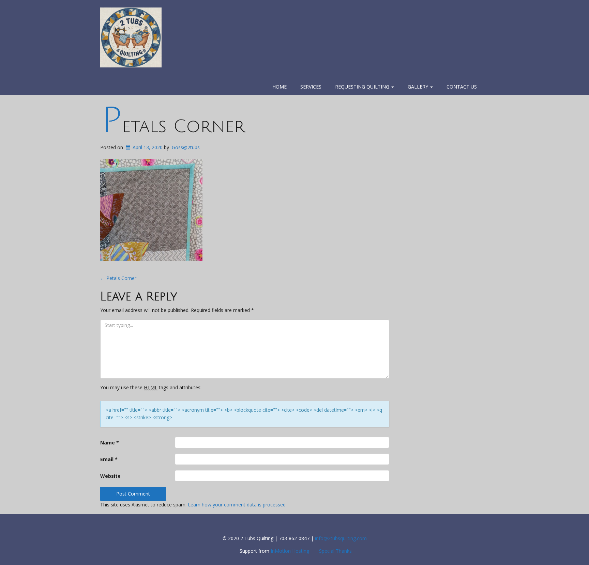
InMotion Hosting (290, 551)
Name (109, 442)
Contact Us (462, 86)
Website (110, 476)
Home (279, 86)
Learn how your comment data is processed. (237, 504)
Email (109, 459)
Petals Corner (173, 126)
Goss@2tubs (186, 147)
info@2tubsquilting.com (341, 538)
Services (310, 86)
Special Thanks (335, 551)
